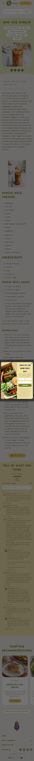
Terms (27, 396)
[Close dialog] (32, 363)
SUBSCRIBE (25, 385)
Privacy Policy (24, 396)
